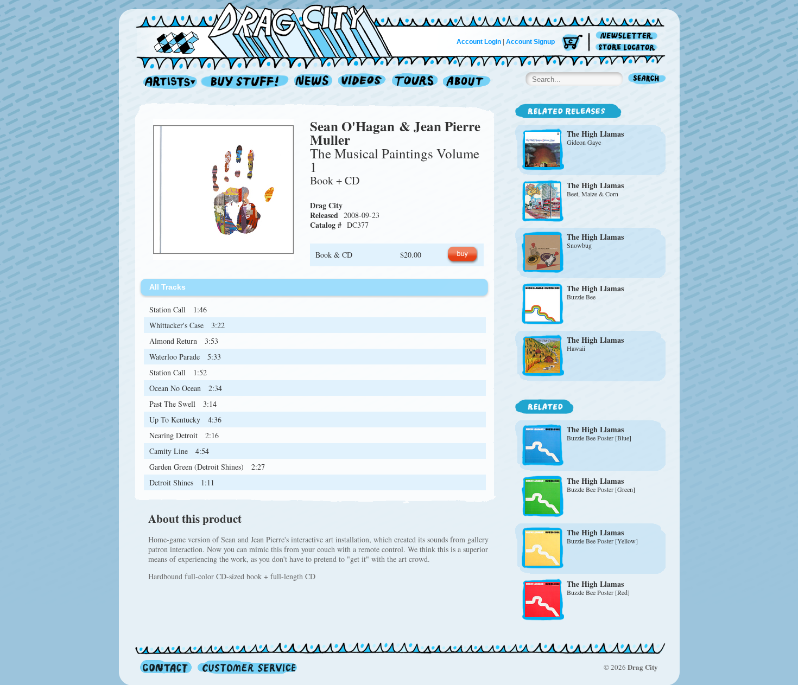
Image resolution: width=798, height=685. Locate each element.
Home (271, 29)
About (466, 82)
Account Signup (530, 42)
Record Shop (246, 82)
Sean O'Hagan (352, 126)
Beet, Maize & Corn (592, 193)
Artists (167, 82)
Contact (165, 666)
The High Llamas (595, 133)
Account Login (479, 42)
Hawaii (576, 348)
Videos (362, 82)
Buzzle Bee (581, 296)
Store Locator (628, 47)
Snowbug (579, 245)
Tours (414, 82)
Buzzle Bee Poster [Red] (598, 592)
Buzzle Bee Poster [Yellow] (602, 540)
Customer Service (246, 666)
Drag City (326, 205)
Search (647, 79)
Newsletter (628, 36)
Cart (572, 43)
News (313, 82)
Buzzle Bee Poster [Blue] (599, 437)
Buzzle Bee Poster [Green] (601, 489)
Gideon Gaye (584, 142)
